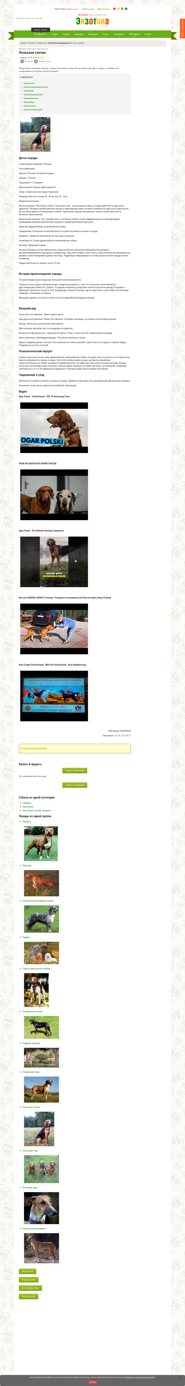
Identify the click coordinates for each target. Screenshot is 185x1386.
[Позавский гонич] (41, 1075)
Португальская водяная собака (38, 900)
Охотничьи (28, 806)
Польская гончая (31, 1107)
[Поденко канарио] (41, 1047)
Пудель (26, 937)
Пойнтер (27, 865)
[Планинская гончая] (41, 1015)
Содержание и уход (31, 98)
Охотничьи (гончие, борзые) (37, 810)
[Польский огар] (41, 1154)
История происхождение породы (36, 87)
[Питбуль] (41, 825)
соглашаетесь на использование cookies (140, 1377)
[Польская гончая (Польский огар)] (35, 115)
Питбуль (27, 821)
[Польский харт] (41, 1191)
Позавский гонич (31, 1072)
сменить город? (72, 9)
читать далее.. (79, 43)
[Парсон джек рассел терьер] (36, 972)
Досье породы (29, 83)
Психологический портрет (33, 94)
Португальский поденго (34, 1228)
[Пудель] (41, 941)
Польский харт (30, 1187)
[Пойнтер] (41, 869)
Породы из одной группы (33, 109)
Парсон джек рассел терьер (36, 968)
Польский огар (30, 1150)
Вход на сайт (89, 9)
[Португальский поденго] (41, 1232)
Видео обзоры (29, 102)
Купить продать (30, 106)
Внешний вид (29, 91)
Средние (27, 802)
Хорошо (92, 1382)
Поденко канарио (31, 1043)
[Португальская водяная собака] (41, 904)
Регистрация (104, 9)
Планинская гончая (32, 1011)
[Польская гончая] (39, 1110)
